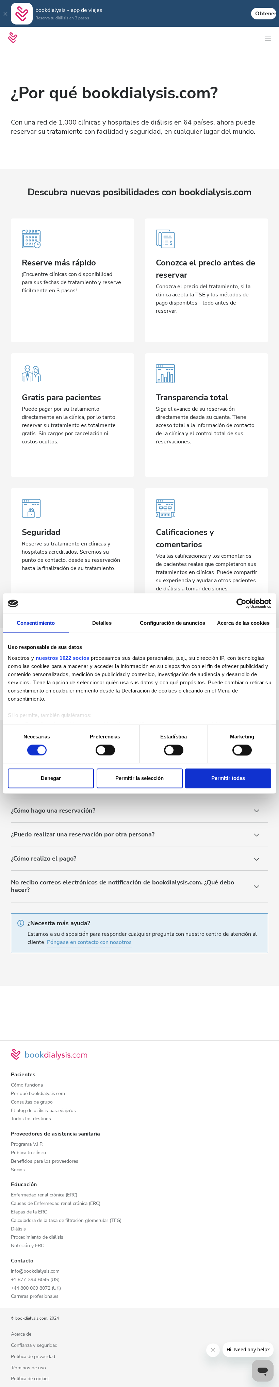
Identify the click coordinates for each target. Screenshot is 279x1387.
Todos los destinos (31, 1119)
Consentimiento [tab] (36, 623)
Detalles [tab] (102, 623)
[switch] (105, 750)
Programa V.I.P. (27, 1144)
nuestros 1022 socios (62, 658)
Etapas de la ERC (29, 1212)
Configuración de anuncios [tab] (172, 623)
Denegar (51, 778)
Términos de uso (28, 1368)
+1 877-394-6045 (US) (35, 1280)
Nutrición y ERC (27, 1246)
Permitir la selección (139, 778)
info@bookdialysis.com (35, 1271)
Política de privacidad (33, 1357)
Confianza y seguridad (34, 1346)
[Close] (5, 13)
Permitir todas (228, 778)
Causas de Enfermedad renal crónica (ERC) (55, 1204)
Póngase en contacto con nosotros (89, 942)
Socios (18, 1170)
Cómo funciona (27, 1085)
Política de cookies (30, 1379)
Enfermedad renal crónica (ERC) (44, 1195)
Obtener (265, 13)
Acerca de (21, 1334)
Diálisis (18, 1229)
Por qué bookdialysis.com (38, 1094)
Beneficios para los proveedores (44, 1161)
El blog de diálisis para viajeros (43, 1111)
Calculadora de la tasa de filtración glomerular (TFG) (66, 1221)
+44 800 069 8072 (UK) (36, 1288)
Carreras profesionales (35, 1297)
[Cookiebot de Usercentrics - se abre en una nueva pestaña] (241, 603)
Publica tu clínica (28, 1153)
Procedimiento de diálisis (37, 1237)
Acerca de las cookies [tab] (243, 623)
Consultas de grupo (32, 1102)
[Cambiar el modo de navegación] (268, 38)
